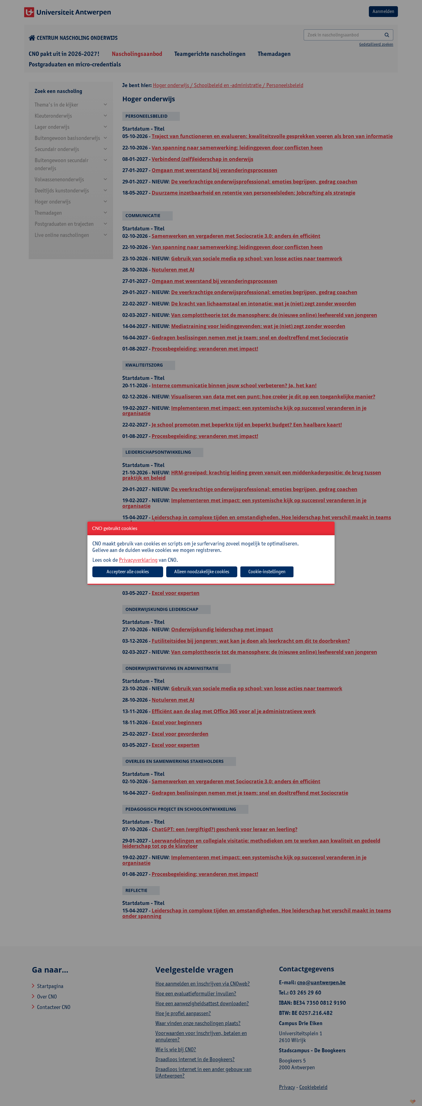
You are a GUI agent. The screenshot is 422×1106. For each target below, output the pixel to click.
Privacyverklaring (138, 560)
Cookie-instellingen (266, 571)
